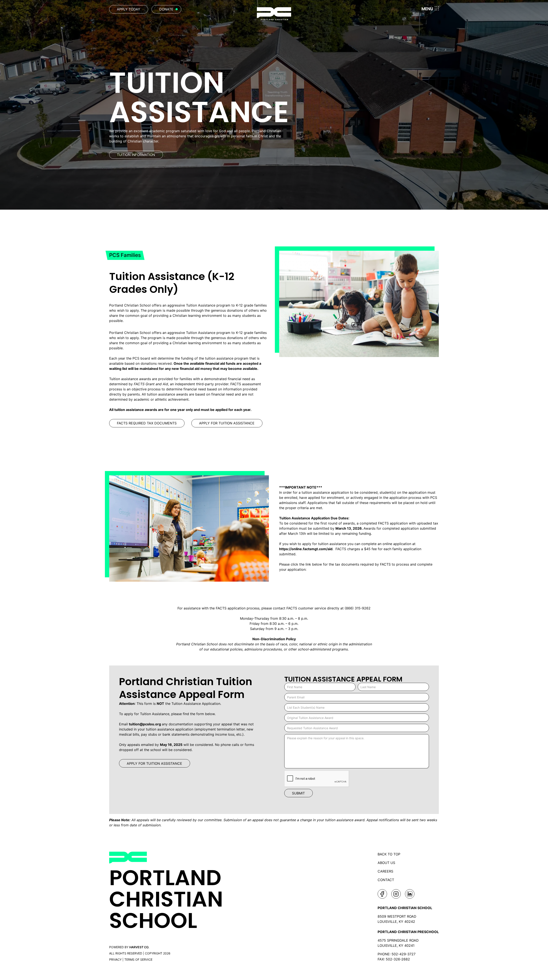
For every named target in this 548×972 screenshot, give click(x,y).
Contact (386, 880)
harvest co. (139, 947)
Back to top (389, 854)
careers (385, 871)
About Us (386, 863)
